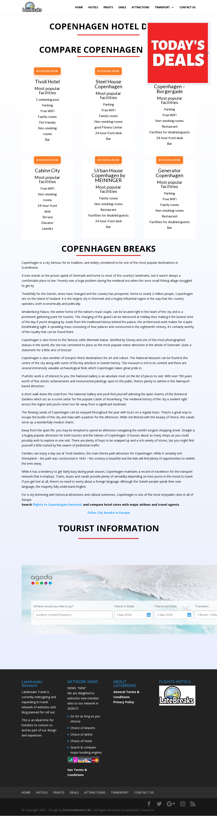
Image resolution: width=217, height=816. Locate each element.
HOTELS (93, 7)
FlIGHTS (108, 7)
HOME (79, 7)
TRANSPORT (162, 7)
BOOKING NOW (47, 71)
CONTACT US (187, 7)
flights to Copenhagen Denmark (57, 505)
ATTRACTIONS (140, 7)
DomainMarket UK (77, 810)
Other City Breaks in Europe (109, 513)
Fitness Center (108, 127)
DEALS (122, 7)
